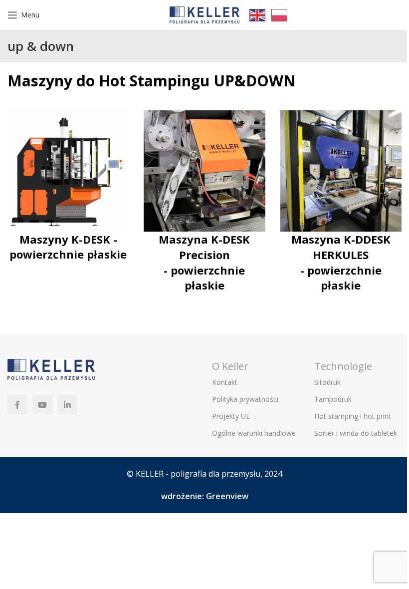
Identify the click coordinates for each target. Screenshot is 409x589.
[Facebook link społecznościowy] (17, 405)
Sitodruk (327, 382)
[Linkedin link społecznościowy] (67, 405)
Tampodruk (333, 399)
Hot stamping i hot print (352, 416)
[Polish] (279, 14)
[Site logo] (204, 13)
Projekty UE (231, 416)
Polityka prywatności (245, 399)
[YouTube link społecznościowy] (42, 405)
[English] (257, 14)
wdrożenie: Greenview (204, 496)
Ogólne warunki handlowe (254, 433)
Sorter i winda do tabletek (355, 433)
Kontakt (224, 382)
